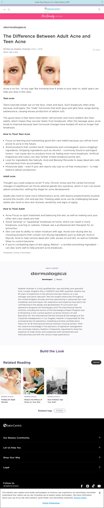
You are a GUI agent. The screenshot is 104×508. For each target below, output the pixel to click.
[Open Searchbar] (9, 9)
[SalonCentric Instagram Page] (87, 486)
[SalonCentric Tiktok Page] (93, 486)
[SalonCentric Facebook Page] (81, 486)
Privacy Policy (80, 497)
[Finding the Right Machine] (10, 386)
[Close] (100, 493)
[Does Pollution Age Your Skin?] (56, 386)
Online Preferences (51, 503)
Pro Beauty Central (10, 15)
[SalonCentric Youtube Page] (99, 486)
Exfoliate (59, 411)
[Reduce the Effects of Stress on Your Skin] (33, 386)
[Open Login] (99, 9)
